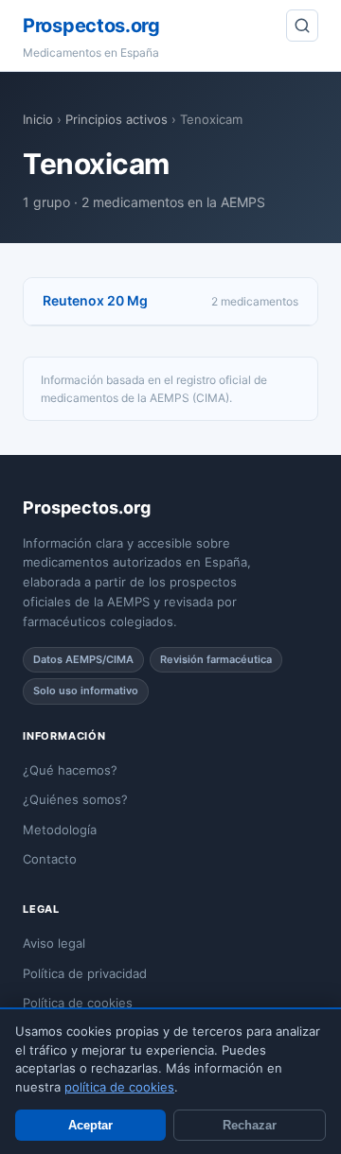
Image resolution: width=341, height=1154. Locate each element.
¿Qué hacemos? (70, 770)
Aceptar (90, 1125)
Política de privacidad (85, 973)
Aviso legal (54, 943)
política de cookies (119, 1086)
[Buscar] (302, 25)
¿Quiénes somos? (75, 799)
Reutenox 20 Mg (95, 300)
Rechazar (250, 1125)
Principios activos (116, 119)
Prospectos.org (91, 25)
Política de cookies (78, 1002)
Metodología (60, 829)
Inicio (38, 119)
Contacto (50, 858)
